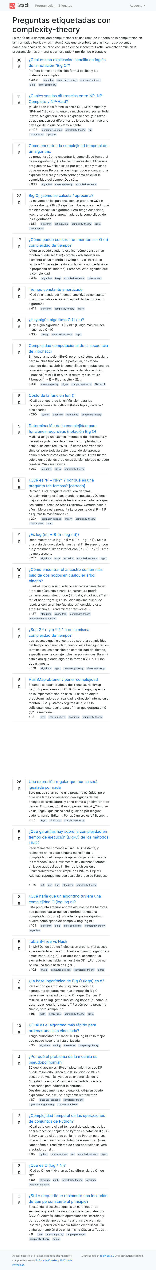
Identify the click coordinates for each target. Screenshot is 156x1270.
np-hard (51, 134)
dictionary (55, 820)
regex (43, 820)
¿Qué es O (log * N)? (47, 1165)
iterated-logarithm (39, 1184)
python (45, 414)
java (43, 717)
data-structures (57, 717)
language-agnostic (50, 1099)
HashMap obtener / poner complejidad (63, 679)
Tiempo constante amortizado (56, 289)
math (57, 558)
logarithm (35, 930)
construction (94, 278)
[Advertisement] (60, 752)
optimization (61, 223)
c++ (40, 1234)
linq (57, 885)
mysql (44, 969)
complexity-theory (67, 80)
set (72, 1154)
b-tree (101, 969)
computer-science (90, 80)
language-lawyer (76, 1234)
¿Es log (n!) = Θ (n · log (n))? (54, 534)
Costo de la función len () (51, 395)
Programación (45, 5)
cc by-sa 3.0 (106, 1255)
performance (36, 228)
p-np (49, 523)
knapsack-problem (67, 1104)
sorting (56, 1045)
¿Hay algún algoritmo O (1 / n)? (56, 320)
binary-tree (60, 613)
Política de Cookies (46, 1260)
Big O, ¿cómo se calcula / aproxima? (61, 195)
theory (45, 334)
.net (50, 885)
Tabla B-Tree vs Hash (48, 941)
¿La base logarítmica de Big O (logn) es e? (66, 981)
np (90, 129)
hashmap (74, 717)
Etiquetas (65, 5)
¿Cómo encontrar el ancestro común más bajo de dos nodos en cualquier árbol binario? (66, 575)
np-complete (36, 134)
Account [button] (136, 5)
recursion (46, 469)
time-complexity (47, 84)
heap (57, 278)
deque (56, 1239)
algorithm (48, 80)
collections (72, 414)
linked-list (69, 1045)
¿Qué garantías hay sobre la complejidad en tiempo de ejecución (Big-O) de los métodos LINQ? (68, 837)
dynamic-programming (42, 1104)
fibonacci (100, 384)
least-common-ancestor (43, 618)
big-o (32, 84)
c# (42, 885)
